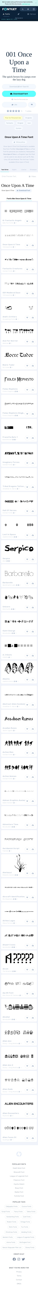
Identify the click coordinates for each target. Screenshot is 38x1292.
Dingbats (28, 118)
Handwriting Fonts (12, 1217)
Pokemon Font (19, 1180)
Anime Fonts (11, 1242)
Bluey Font (19, 1188)
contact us (26, 4)
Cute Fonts (27, 1217)
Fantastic (9, 123)
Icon (29, 123)
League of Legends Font (19, 1176)
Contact (19, 1280)
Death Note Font (19, 1168)
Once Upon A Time (22, 149)
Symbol (18, 128)
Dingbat (20, 123)
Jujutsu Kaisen (19, 1184)
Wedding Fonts (26, 1232)
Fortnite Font (19, 1196)
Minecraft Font (19, 1172)
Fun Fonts (24, 1227)
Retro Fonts (13, 1227)
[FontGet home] (9, 9)
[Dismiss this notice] (36, 3)
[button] (28, 9)
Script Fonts (6, 1212)
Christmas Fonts (11, 1232)
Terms (19, 1276)
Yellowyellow (20, 142)
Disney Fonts (29, 1247)
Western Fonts (8, 1237)
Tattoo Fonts (31, 1212)
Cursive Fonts (26, 1206)
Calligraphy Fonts (12, 1206)
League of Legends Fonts (25, 1237)
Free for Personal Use (13, 118)
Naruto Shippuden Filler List (12, 1247)
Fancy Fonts (18, 1212)
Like (15, 105)
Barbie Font (19, 1192)
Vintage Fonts (25, 1222)
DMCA (19, 1284)
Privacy (19, 1272)
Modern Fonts (11, 1222)
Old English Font (24, 1242)
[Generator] (19, 14)
